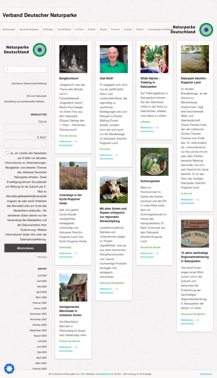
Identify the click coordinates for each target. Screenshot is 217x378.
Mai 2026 (42, 286)
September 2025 (38, 330)
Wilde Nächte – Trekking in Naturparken (150, 82)
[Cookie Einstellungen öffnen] (9, 372)
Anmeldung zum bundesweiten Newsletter (25, 101)
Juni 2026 (42, 280)
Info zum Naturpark (37, 95)
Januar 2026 (40, 308)
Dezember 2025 (38, 313)
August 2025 (40, 335)
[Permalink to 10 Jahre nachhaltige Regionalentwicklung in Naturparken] (195, 234)
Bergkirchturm (68, 78)
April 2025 (41, 357)
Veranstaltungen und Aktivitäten (161, 29)
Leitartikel (128, 29)
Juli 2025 (42, 341)
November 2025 (38, 319)
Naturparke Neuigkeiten (29, 29)
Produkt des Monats (69, 341)
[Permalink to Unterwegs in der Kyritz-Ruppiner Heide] (73, 176)
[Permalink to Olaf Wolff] (114, 59)
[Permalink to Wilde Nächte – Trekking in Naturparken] (154, 59)
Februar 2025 (40, 368)
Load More (134, 367)
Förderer (139, 29)
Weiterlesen (65, 141)
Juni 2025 (42, 346)
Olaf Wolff (106, 78)
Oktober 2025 (39, 324)
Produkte (91, 29)
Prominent (115, 29)
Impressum (17, 83)
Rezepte (103, 29)
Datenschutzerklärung (35, 83)
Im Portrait (79, 29)
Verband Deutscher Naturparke (40, 14)
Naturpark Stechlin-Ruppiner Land (193, 80)
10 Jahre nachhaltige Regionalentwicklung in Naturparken (195, 257)
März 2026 (41, 297)
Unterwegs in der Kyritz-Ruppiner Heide (70, 199)
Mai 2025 (42, 352)
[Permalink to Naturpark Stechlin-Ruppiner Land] (195, 59)
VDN (82, 373)
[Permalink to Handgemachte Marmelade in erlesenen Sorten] (73, 288)
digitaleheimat (107, 373)
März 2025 (41, 363)
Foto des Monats (64, 29)
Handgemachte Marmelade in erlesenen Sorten (70, 311)
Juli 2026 (42, 275)
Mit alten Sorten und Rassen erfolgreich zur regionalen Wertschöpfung (113, 214)
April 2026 (41, 292)
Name (43, 121)
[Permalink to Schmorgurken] (154, 162)
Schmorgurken (150, 181)
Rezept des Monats (150, 247)
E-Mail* (42, 137)
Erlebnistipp (48, 29)
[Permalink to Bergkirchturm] (73, 59)
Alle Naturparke (8, 29)
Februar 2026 (40, 302)
